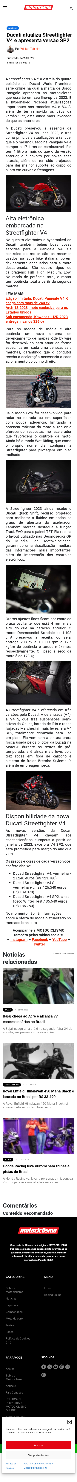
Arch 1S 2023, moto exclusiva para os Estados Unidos (37, 310)
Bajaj (8, 1009)
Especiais (12, 1305)
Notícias (12, 28)
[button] (69, 1422)
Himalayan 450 (12, 1084)
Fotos (48, 1288)
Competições (14, 1312)
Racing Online (52, 1295)
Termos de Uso (15, 1417)
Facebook (40, 939)
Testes (10, 1325)
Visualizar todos (64, 953)
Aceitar (38, 1445)
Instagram (18, 939)
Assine (10, 1369)
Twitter (39, 944)
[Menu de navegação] (5, 8)
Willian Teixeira (30, 49)
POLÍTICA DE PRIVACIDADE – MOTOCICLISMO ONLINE (16, 1404)
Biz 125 (8, 1159)
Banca (9, 1332)
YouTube (59, 939)
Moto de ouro (14, 1318)
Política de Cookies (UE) (18, 1340)
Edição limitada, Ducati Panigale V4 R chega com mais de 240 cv (37, 300)
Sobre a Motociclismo (14, 1290)
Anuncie (11, 1386)
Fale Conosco (14, 1392)
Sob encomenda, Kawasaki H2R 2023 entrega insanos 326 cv (37, 319)
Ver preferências (38, 1455)
